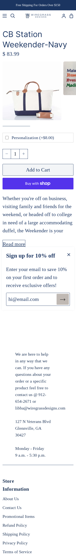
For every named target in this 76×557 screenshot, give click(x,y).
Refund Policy (15, 525)
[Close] (69, 254)
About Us (11, 498)
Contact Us (12, 507)
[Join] (63, 299)
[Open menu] (3, 15)
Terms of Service (17, 551)
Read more (14, 244)
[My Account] (62, 15)
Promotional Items (19, 516)
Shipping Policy (16, 534)
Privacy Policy (15, 543)
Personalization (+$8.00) (33, 137)
